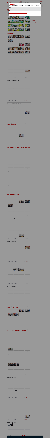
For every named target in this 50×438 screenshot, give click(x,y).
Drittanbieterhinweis (11, 10)
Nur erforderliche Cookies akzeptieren (14, 13)
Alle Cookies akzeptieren (23, 13)
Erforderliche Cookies (11, 7)
